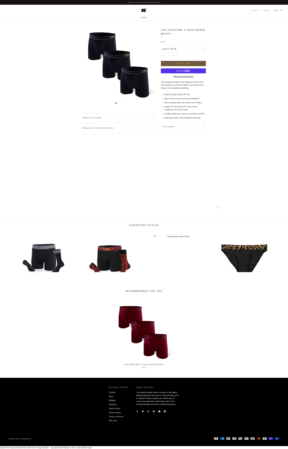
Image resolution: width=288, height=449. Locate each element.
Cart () (278, 10)
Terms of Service (116, 416)
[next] (281, 332)
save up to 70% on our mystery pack (144, 2)
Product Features (92, 118)
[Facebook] (137, 411)
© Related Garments (20, 439)
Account (255, 10)
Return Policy (114, 408)
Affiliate (112, 400)
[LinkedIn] (165, 411)
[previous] (7, 332)
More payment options (183, 76)
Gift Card (113, 420)
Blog (111, 396)
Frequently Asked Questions (98, 128)
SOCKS (144, 17)
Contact (112, 392)
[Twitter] (143, 411)
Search (266, 10)
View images (168, 127)
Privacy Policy (115, 412)
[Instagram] (148, 411)
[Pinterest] (154, 411)
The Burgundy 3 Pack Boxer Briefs (144, 364)
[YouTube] (159, 411)
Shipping (112, 404)
